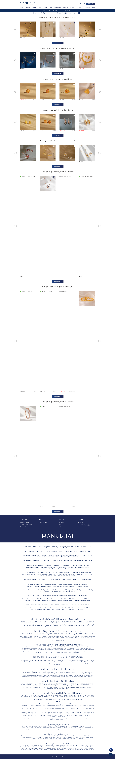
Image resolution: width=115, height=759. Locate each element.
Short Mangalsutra (57, 586)
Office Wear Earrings (27, 590)
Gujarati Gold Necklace (57, 598)
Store (59, 613)
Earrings (65, 7)
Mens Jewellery (70, 609)
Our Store (80, 522)
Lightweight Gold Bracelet (65, 569)
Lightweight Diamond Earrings (46, 574)
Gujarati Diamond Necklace (49, 600)
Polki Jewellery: (27, 560)
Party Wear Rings (63, 581)
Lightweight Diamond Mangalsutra (61, 572)
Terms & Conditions (44, 522)
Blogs (49, 613)
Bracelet (83, 546)
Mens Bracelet (66, 547)
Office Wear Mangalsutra (80, 584)
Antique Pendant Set (86, 555)
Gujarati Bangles (71, 595)
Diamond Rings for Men (73, 579)
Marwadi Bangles (82, 595)
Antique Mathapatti (73, 556)
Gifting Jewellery (28, 607)
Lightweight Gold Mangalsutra (61, 565)
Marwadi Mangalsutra (82, 586)
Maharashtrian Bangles (59, 595)
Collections (87, 7)
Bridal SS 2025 (85, 604)
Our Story (61, 522)
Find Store (91, 3)
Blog (59, 524)
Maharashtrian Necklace (28, 598)
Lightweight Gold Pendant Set (65, 567)
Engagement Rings (86, 579)
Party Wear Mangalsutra (33, 586)
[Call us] (81, 3)
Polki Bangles (88, 560)
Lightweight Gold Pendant (82, 567)
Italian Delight (45, 604)
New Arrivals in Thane (58, 609)
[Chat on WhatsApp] (111, 754)
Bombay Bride (55, 604)
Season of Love (39, 607)
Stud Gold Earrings (56, 591)
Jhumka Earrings (44, 591)
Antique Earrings (74, 555)
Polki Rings (36, 560)
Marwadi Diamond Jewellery (65, 600)
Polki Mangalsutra (57, 560)
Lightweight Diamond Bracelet (66, 575)
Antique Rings (52, 555)
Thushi (59, 547)
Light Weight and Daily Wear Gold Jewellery (39, 565)
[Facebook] (82, 525)
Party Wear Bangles (46, 595)
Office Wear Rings (52, 581)
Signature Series (49, 607)
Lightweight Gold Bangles (49, 569)
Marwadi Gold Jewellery (71, 598)
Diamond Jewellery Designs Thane (40, 609)
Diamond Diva (36, 604)
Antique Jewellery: (28, 555)
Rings (50, 7)
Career (60, 529)
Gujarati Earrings (66, 590)
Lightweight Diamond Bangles (48, 575)
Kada (46, 547)
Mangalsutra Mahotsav (61, 607)
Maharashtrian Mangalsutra (35, 584)
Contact (65, 613)
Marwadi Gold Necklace (86, 598)
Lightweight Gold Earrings (48, 567)
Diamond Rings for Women (57, 579)
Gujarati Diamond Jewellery (32, 600)
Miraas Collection (74, 604)
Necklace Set (46, 546)
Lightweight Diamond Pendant (85, 574)
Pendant (90, 546)
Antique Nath (40, 556)
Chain (39, 546)
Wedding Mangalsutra (50, 584)
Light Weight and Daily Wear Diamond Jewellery (37, 572)
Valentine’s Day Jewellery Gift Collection (80, 607)
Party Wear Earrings (40, 590)
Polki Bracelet (57, 562)
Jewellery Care (24, 526)
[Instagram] (85, 525)
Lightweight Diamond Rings (29, 574)
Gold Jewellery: (27, 546)
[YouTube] (79, 525)
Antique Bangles (50, 556)
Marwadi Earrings (76, 590)
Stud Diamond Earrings (69, 591)
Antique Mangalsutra (63, 555)
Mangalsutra (57, 7)
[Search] (84, 3)
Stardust (28, 604)
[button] (15, 30)
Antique (34, 7)
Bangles (72, 7)
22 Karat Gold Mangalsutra (65, 584)
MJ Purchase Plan (24, 522)
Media (54, 613)
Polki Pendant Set (78, 560)
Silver (45, 7)
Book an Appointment (26, 524)
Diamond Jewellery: (29, 551)
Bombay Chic (64, 604)
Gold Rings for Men (43, 579)
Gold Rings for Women (30, 579)
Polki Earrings (68, 560)
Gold (21, 7)
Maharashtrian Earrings (53, 590)
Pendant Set (69, 546)
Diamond (27, 7)
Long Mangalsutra (46, 586)
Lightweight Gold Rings (32, 567)
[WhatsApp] (77, 3)
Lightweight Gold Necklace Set (79, 565)
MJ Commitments (63, 526)
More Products (57, 42)
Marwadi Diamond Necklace (82, 600)
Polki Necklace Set (46, 560)
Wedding (79, 7)
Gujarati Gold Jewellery (43, 598)
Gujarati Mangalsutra (69, 586)
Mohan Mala (52, 547)
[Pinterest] (89, 525)
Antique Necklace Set (40, 555)
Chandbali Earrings (88, 590)
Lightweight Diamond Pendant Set (66, 574)
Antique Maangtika (61, 556)
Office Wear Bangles (33, 595)
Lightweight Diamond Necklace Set (81, 572)
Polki (40, 7)
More (93, 7)
